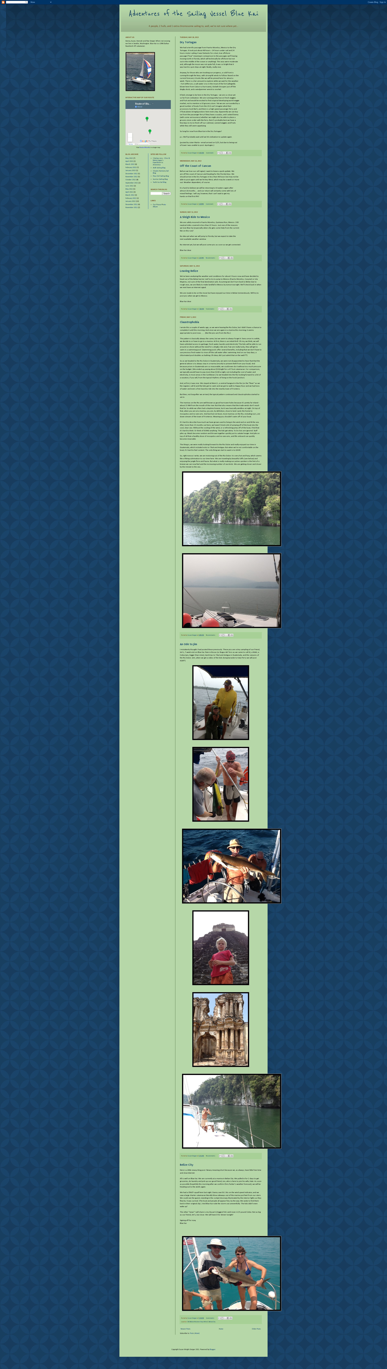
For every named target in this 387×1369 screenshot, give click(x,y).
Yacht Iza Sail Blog (159, 182)
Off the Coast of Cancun (195, 166)
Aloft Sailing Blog (159, 168)
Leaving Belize (189, 271)
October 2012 (130, 180)
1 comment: (210, 153)
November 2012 (131, 177)
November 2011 (131, 207)
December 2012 (131, 174)
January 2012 (130, 201)
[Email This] (218, 152)
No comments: (211, 258)
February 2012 (130, 198)
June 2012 (129, 186)
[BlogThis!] (221, 152)
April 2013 (129, 161)
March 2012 (129, 195)
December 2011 (131, 204)
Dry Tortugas (188, 42)
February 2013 (130, 167)
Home (221, 1329)
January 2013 (130, 170)
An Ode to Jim (188, 644)
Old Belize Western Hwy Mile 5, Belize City (201, 1322)
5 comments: (210, 309)
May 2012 (129, 189)
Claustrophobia (189, 322)
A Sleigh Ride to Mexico (195, 217)
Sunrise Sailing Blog (160, 179)
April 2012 (129, 192)
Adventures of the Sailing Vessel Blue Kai (193, 13)
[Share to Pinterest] (230, 152)
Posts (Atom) (195, 1333)
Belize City (186, 1164)
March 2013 (129, 164)
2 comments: (210, 1318)
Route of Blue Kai (145, 147)
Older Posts (256, 1329)
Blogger (212, 1349)
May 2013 (129, 158)
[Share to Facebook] (227, 152)
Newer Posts (185, 1329)
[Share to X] (224, 152)
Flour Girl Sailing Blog (161, 176)
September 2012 (131, 183)
